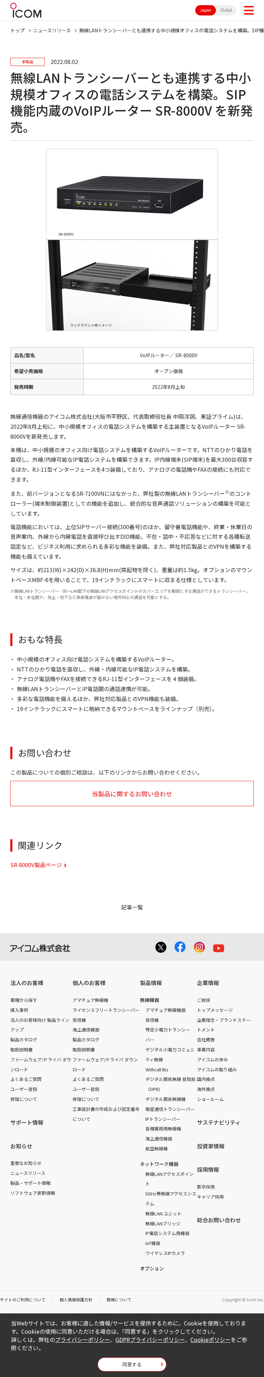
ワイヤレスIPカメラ (165, 1253)
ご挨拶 (203, 1000)
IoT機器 (152, 1243)
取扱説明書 (21, 1049)
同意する (132, 1364)
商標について (119, 1299)
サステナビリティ (219, 1122)
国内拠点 (206, 1079)
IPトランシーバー (162, 1119)
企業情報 (208, 983)
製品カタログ (23, 1039)
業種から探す (23, 1000)
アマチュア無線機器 (165, 1010)
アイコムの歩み (212, 1059)
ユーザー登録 (23, 1089)
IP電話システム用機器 (167, 1233)
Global (226, 10)
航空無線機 (156, 1148)
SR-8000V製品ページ (36, 865)
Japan (205, 10)
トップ (17, 30)
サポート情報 (26, 1122)
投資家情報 (210, 1146)
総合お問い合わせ (219, 1220)
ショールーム (210, 1099)
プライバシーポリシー (82, 1339)
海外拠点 (206, 1089)
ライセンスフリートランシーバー (106, 1010)
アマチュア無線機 (90, 1000)
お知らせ (21, 1146)
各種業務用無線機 (163, 1128)
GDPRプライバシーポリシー (150, 1339)
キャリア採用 (210, 1196)
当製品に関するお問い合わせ (132, 793)
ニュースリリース (27, 1173)
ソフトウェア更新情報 (32, 1193)
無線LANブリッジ (162, 1223)
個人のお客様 (89, 983)
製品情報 (151, 983)
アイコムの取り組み (217, 1069)
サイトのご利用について (22, 1299)
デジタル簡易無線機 (165, 1099)
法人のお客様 (26, 983)
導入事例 (19, 1010)
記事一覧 (132, 907)
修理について (23, 1099)
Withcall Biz (156, 1069)
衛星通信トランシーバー (170, 1109)
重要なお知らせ (26, 1163)
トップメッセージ (215, 1010)
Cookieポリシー (210, 1339)
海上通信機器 (86, 1029)
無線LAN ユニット (163, 1213)
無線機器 (149, 999)
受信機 (79, 1020)
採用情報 (208, 1169)
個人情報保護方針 (75, 1299)
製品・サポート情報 (30, 1183)
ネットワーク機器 (159, 1163)
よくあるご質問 (26, 1079)
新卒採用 (206, 1186)
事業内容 (206, 1049)
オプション (152, 1268)
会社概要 (206, 1039)
